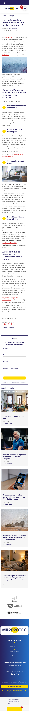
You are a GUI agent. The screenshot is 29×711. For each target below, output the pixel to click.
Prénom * (6, 348)
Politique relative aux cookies (14, 703)
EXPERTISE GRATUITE (15, 686)
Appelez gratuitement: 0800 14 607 (15, 691)
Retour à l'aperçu (8, 16)
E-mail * (5, 362)
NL (2, 2)
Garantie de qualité (7, 382)
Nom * (5, 355)
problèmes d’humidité (9, 243)
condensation (8, 37)
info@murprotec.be (14, 655)
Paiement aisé (23, 382)
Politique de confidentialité (14, 701)
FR (4, 2)
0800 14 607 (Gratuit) (14, 651)
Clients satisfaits (15, 382)
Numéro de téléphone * (10, 369)
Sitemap (14, 705)
